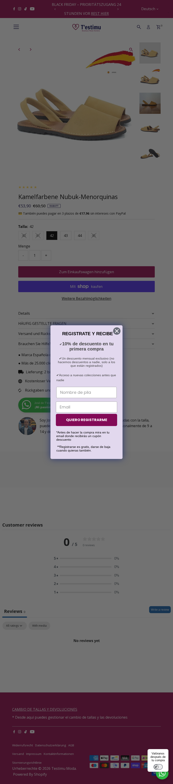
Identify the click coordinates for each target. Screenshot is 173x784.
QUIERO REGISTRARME (86, 419)
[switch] (158, 767)
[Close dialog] (117, 331)
